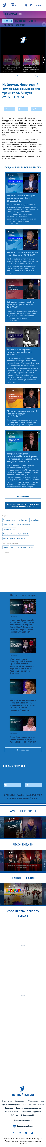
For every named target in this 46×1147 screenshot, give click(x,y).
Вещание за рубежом (25, 1126)
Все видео (9, 1108)
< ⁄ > (34, 108)
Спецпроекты (20, 1101)
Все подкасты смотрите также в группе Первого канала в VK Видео (23, 505)
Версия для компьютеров (23, 1120)
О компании (7, 1101)
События (14, 1115)
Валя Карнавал (22, 520)
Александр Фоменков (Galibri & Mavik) (16, 534)
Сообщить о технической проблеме (30, 76)
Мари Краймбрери (9, 529)
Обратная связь (11, 1111)
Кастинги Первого (36, 1104)
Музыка (5, 547)
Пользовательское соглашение (28, 1108)
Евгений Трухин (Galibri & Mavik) (14, 539)
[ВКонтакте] (9, 109)
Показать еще (23, 496)
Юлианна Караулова (23, 525)
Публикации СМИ (28, 1115)
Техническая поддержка (31, 1111)
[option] (11, 62)
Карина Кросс (34, 520)
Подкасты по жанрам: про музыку (22, 547)
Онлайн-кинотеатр (36, 1101)
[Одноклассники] (23, 109)
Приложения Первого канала (14, 1104)
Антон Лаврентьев (9, 520)
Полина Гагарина (8, 525)
